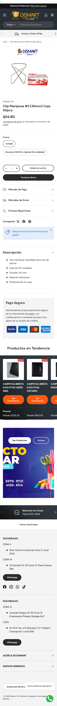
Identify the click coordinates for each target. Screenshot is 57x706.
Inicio (5, 42)
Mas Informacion (39, 6)
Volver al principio (28, 524)
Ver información (13, 399)
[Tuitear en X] (18, 221)
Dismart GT (8, 101)
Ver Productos (19, 440)
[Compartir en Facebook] (24, 221)
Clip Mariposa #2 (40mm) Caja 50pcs (26, 42)
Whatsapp (12, 577)
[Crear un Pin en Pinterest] (30, 221)
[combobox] (28, 24)
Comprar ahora (28, 177)
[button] (52, 15)
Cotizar (41, 440)
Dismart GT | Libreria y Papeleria (23, 696)
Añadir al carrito (38, 168)
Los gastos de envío (12, 121)
